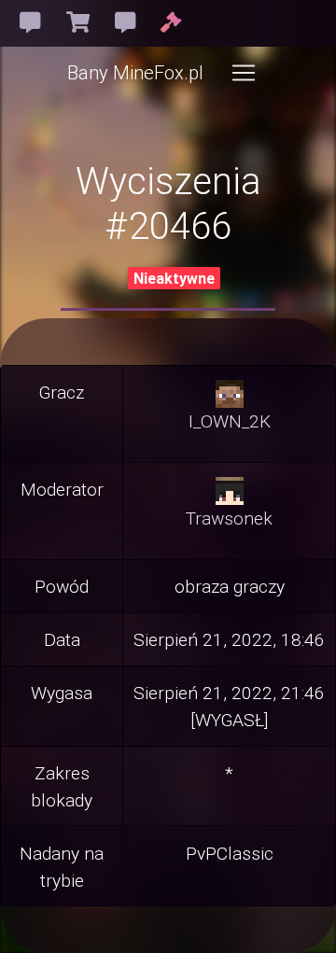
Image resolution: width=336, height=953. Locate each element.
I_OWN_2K (230, 421)
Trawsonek (229, 518)
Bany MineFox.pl (135, 72)
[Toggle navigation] (243, 73)
